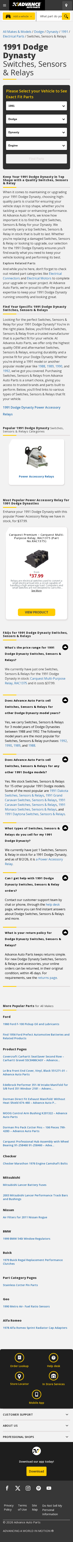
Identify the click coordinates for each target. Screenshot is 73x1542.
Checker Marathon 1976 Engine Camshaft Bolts (35, 1163)
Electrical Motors (39, 278)
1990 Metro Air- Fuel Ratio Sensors (26, 1306)
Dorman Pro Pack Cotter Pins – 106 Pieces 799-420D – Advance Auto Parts (34, 1129)
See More (36, 590)
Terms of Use (22, 1507)
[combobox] (53, 16)
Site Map (35, 1507)
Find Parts (36, 158)
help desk (53, 904)
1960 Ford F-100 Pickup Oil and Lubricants (31, 1024)
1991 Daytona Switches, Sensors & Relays (35, 814)
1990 (58, 366)
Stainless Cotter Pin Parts (20, 1285)
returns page (47, 978)
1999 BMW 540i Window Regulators (26, 1238)
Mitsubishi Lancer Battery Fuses (24, 1185)
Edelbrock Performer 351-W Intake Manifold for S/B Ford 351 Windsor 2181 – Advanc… (35, 1086)
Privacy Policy (9, 1507)
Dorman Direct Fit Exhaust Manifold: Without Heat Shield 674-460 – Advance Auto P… (34, 1101)
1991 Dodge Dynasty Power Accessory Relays (32, 410)
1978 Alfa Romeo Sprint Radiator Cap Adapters (35, 1328)
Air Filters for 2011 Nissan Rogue (25, 1217)
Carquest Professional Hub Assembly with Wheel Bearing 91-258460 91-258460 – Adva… (36, 1143)
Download (36, 1471)
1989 (50, 366)
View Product (36, 612)
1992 (6, 371)
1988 (41, 366)
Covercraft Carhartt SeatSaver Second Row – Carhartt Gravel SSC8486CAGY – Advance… (33, 1058)
